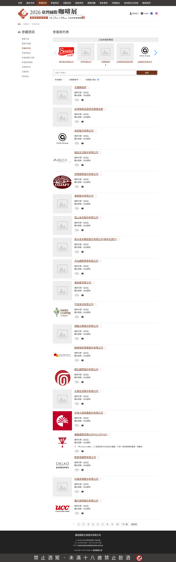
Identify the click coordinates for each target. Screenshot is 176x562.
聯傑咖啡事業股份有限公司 (88, 347)
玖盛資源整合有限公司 (86, 479)
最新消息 (30, 3)
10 (117, 524)
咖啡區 (86, 92)
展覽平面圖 (26, 44)
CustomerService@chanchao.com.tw (90, 545)
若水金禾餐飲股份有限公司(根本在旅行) (95, 239)
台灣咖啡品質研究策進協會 (88, 109)
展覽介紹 (25, 39)
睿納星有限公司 (82, 282)
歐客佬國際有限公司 (85, 457)
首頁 (20, 3)
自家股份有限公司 (84, 130)
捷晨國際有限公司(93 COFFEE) (90, 434)
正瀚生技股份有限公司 (86, 391)
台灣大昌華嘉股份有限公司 (88, 412)
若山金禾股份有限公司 (86, 217)
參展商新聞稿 (27, 62)
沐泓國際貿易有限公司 (86, 261)
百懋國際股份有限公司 (86, 174)
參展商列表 (26, 48)
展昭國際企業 (97, 550)
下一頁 (125, 524)
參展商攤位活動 (28, 58)
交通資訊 (25, 72)
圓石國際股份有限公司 (86, 369)
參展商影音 (26, 67)
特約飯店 (25, 76)
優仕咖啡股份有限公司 (86, 500)
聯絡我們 (146, 3)
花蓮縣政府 (80, 87)
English (146, 13)
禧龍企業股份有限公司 (86, 326)
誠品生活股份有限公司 (86, 152)
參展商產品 (26, 53)
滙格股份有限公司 (84, 195)
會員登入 (135, 13)
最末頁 (134, 524)
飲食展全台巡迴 (131, 3)
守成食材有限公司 (84, 304)
